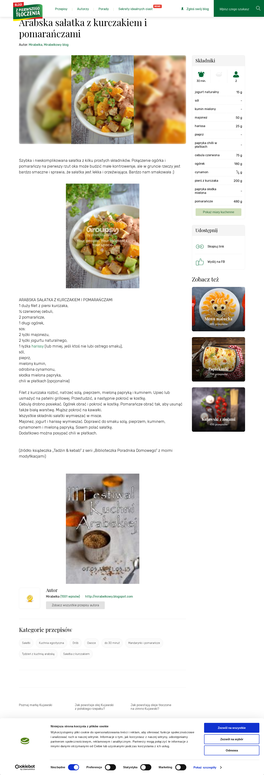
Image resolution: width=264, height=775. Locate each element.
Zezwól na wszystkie (232, 727)
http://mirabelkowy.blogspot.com (109, 596)
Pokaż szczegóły (204, 767)
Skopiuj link (216, 246)
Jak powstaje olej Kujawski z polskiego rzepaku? (94, 707)
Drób (75, 643)
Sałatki (26, 643)
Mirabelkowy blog (56, 45)
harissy (38, 346)
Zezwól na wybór (231, 739)
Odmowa (232, 750)
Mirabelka (35, 45)
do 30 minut (112, 643)
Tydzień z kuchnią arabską (38, 654)
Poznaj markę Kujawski (35, 705)
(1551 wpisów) (70, 596)
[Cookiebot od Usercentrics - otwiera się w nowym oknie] (25, 767)
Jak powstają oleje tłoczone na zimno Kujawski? (151, 707)
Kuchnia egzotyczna (51, 643)
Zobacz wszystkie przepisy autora (75, 605)
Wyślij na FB (216, 262)
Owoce (91, 643)
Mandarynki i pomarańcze (144, 643)
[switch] (110, 767)
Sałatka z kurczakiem (76, 654)
